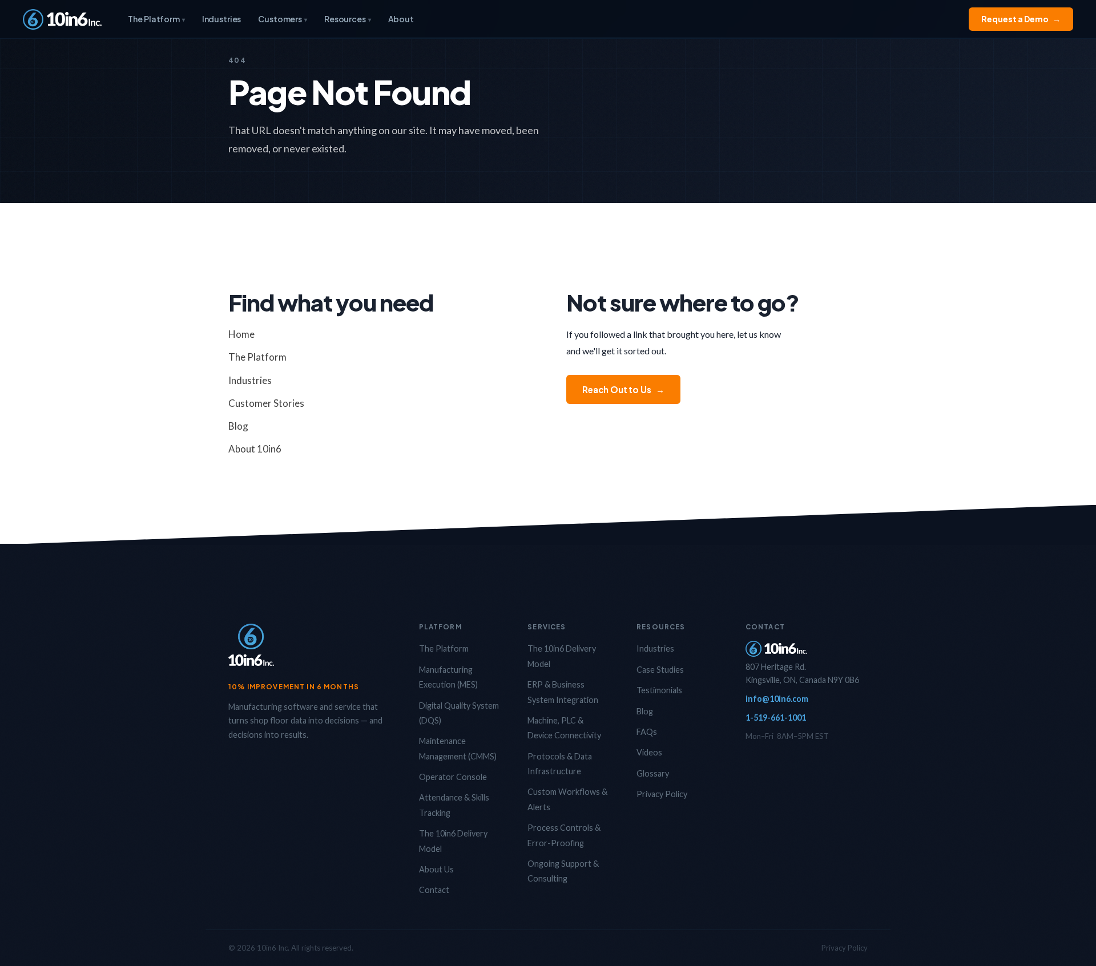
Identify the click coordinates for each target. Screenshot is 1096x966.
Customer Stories (266, 403)
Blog (238, 426)
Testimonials (659, 690)
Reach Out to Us (623, 389)
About (401, 19)
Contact (434, 890)
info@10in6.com (777, 699)
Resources (347, 19)
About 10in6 (254, 449)
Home (241, 334)
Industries (221, 19)
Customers (282, 19)
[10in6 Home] (62, 19)
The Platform (156, 19)
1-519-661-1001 (776, 717)
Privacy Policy (661, 794)
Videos (649, 752)
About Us (436, 869)
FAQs (646, 732)
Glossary (652, 773)
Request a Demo (1021, 19)
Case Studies (660, 669)
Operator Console (453, 777)
